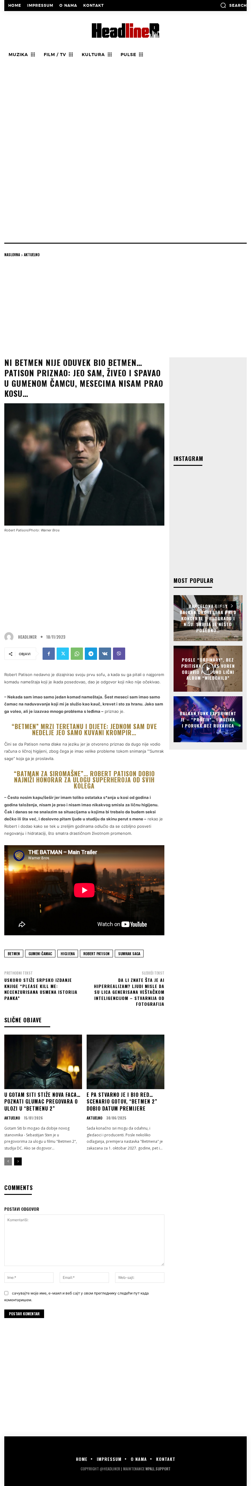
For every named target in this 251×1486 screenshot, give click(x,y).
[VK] (105, 654)
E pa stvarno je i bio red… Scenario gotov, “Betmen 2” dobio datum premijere (122, 1101)
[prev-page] (8, 1161)
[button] (233, 5)
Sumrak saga (129, 953)
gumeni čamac (40, 953)
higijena (68, 953)
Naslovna (12, 254)
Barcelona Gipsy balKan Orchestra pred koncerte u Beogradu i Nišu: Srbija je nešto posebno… (208, 618)
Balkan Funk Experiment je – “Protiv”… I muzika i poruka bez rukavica (208, 719)
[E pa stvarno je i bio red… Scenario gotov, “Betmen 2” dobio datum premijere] (125, 1062)
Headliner (27, 637)
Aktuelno (31, 254)
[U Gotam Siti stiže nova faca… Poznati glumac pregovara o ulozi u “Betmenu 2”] (43, 1062)
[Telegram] (91, 654)
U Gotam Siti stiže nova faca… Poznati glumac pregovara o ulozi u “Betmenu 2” (42, 1101)
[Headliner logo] (125, 30)
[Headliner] (10, 636)
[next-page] (18, 1161)
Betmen (14, 953)
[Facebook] (49, 654)
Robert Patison (96, 953)
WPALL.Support (157, 1468)
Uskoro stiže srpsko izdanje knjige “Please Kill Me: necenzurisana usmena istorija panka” (40, 989)
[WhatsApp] (77, 654)
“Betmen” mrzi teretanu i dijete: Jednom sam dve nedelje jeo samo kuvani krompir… (84, 729)
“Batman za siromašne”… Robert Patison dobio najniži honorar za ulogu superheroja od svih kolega (84, 779)
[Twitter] (63, 654)
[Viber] (119, 654)
